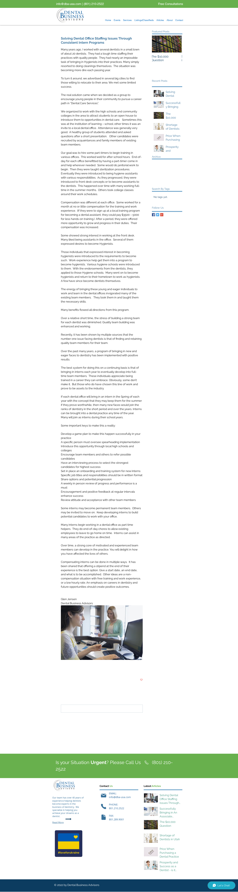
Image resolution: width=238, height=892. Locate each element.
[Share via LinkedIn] (75, 671)
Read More (58, 822)
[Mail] (103, 795)
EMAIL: (113, 793)
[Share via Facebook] (62, 671)
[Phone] (103, 806)
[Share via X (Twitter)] (69, 671)
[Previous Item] (156, 44)
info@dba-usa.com (68, 4)
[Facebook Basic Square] (153, 214)
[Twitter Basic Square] (157, 214)
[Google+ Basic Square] (161, 214)
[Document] (103, 817)
